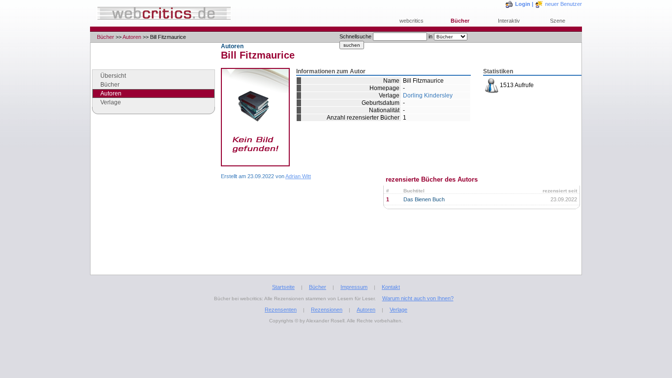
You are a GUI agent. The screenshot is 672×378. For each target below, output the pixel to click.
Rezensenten (281, 310)
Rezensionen (326, 310)
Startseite (283, 287)
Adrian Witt (298, 176)
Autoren (131, 37)
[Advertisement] (153, 203)
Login (522, 4)
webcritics (411, 21)
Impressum (353, 287)
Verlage (110, 102)
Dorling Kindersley (428, 95)
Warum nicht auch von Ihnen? (418, 298)
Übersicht (113, 75)
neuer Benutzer (563, 4)
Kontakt (391, 287)
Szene (557, 21)
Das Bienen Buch (424, 199)
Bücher (460, 21)
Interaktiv (509, 21)
